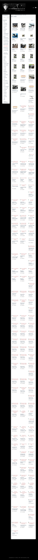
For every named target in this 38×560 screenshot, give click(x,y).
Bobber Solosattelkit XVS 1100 (31, 70)
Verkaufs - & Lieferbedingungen (6, 102)
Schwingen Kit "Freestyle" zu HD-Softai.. (23, 430)
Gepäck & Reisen (6, 41)
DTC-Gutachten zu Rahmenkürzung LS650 (23, 142)
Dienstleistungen (5, 43)
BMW (4, 59)
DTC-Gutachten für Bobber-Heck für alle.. (31, 109)
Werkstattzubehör (6, 38)
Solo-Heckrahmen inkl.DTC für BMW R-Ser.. (23, 510)
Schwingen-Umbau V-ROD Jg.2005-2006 (31, 470)
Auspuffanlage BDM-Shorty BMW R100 (15, 29)
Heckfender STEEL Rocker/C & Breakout (15, 226)
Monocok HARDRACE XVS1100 (22, 279)
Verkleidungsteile (6, 33)
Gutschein (5, 26)
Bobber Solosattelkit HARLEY (22, 60)
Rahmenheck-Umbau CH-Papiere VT (31, 311)
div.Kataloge (5, 23)
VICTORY (5, 93)
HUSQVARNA (5, 74)
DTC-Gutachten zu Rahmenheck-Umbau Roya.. (15, 134)
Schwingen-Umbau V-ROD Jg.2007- (14, 478)
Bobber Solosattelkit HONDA (31, 60)
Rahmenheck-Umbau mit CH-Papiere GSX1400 (31, 358)
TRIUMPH (5, 92)
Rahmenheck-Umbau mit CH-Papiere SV (14, 390)
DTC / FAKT (14, 16)
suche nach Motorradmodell (5, 53)
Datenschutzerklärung (24, 557)
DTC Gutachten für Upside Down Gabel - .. (31, 91)
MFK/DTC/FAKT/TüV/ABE (6, 44)
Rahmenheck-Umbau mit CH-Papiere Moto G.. (14, 382)
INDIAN (4, 76)
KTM (4, 79)
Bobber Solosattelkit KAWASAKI (14, 70)
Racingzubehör (5, 40)
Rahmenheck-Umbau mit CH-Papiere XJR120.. (31, 406)
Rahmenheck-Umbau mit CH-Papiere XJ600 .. (31, 398)
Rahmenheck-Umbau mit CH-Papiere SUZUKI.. (31, 383)
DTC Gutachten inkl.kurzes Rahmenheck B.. (31, 101)
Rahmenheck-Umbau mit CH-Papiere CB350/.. (31, 342)
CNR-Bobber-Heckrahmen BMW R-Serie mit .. (15, 91)
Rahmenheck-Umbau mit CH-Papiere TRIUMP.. (23, 391)
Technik (4, 30)
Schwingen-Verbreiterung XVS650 (31, 495)
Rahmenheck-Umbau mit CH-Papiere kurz (31, 366)
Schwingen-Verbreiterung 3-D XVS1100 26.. (23, 487)
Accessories (5, 24)
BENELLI (4, 57)
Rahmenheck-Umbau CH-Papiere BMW (31, 286)
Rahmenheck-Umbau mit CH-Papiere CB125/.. (23, 342)
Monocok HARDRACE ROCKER (22, 271)
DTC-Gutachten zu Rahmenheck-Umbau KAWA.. (31, 125)
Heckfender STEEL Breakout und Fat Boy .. (23, 218)
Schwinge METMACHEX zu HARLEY (22, 415)
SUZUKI (4, 90)
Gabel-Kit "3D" (31, 155)
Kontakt (28, 557)
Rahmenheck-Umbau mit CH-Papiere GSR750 (22, 357)
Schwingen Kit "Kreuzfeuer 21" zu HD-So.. (31, 439)
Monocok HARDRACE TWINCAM (30, 271)
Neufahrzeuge (5, 47)
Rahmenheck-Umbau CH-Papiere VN (31, 303)
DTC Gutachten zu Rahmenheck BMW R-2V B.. (15, 111)
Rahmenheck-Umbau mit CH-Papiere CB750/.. (14, 350)
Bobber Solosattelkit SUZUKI (22, 70)
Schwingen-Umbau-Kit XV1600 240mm (31, 478)
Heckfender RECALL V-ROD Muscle (14, 203)
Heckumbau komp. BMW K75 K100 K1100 (32, 249)
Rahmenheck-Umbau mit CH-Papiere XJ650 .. (14, 406)
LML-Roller (5, 96)
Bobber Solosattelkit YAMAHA (14, 80)
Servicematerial (5, 34)
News (4, 21)
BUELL (4, 60)
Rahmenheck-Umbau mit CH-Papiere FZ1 (31, 350)
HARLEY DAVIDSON (5, 71)
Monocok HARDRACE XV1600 (14, 279)
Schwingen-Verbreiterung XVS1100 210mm (22, 495)
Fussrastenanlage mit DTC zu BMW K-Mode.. (31, 149)
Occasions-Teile (5, 50)
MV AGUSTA (5, 80)
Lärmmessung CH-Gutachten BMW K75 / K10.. (15, 257)
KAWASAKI (5, 77)
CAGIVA (4, 66)
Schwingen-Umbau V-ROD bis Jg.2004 (23, 470)
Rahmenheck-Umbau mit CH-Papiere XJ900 (22, 406)
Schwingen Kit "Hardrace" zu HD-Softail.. (15, 439)
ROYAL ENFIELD (6, 86)
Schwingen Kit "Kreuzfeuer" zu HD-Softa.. (14, 448)
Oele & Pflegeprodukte (5, 37)
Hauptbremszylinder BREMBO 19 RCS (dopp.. (32, 173)
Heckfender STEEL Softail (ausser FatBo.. (23, 226)
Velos (4, 98)
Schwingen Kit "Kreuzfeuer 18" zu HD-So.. (22, 439)
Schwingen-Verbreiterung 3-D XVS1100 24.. (15, 487)
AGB (19, 557)
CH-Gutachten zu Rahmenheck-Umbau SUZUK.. (31, 80)
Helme (4, 27)
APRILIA (4, 56)
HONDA (4, 73)
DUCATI (4, 69)
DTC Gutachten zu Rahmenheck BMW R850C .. (23, 110)
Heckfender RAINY (15, 186)
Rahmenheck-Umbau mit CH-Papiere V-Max (31, 390)
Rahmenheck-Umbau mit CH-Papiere (22, 318)
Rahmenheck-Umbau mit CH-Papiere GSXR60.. (15, 367)
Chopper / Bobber (6, 63)
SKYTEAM (5, 89)
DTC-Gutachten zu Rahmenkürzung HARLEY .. (15, 142)
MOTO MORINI (5, 83)
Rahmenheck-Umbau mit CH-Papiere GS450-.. (14, 357)
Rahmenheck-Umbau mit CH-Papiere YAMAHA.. (15, 415)
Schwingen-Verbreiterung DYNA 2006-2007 (31, 487)
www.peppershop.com (12, 557)
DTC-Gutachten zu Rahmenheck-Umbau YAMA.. (31, 134)
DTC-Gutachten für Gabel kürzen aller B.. (14, 124)
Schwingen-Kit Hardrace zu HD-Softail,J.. (14, 463)
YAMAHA (4, 95)
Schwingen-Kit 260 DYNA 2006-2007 (22, 455)
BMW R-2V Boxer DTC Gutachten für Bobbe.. (31, 29)
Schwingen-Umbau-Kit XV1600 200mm (23, 478)
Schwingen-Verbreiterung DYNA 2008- (14, 495)
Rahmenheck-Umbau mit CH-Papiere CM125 (22, 350)
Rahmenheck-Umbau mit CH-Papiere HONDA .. (23, 367)
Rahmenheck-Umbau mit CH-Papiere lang (31, 374)
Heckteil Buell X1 (31, 240)
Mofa (4, 99)
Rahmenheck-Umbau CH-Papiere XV (14, 318)
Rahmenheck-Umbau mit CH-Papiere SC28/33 (22, 382)
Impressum (16, 557)
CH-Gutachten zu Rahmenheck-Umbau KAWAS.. (23, 80)
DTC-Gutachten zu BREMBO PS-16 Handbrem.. (23, 125)
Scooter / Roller (5, 87)
